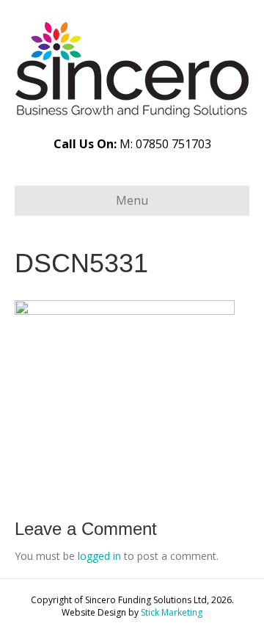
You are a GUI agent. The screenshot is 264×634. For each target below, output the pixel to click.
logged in (99, 556)
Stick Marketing (171, 612)
